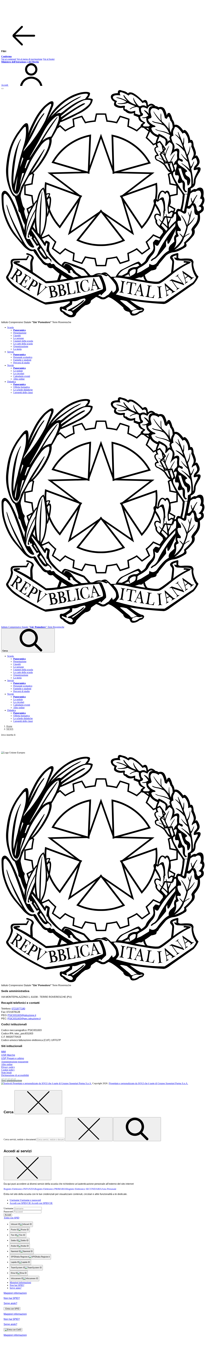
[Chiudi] (38, 1102)
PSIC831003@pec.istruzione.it (24, 1018)
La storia (17, 349)
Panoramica (19, 330)
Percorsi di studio (21, 362)
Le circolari (18, 373)
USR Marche (8, 1055)
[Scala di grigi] (8, 1078)
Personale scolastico (22, 357)
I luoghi (17, 335)
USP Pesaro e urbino (12, 1058)
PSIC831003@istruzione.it (22, 1015)
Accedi (8, 1215)
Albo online (19, 379)
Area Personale (109, 1189)
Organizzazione (20, 346)
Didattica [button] (11, 381)
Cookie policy (8, 1070)
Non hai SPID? (17, 1285)
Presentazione (19, 333)
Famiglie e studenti (22, 360)
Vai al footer (49, 59)
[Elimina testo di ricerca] (89, 1129)
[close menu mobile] (23, 46)
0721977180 (18, 1008)
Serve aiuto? (15, 1288)
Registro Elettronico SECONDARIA (84, 1189)
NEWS (9, 729)
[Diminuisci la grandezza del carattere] (5, 1078)
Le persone (18, 338)
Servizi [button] (10, 352)
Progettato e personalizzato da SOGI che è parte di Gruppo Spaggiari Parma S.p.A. (148, 1083)
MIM (3, 1051)
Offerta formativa (21, 387)
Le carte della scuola (23, 343)
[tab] (25, 1200)
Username (8, 1208)
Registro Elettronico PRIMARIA (50, 1189)
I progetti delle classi (23, 392)
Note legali (6, 1072)
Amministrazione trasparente (14, 1061)
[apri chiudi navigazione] (2, 88)
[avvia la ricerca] (137, 1129)
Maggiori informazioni (20, 1282)
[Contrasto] (11, 1078)
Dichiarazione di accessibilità (15, 1075)
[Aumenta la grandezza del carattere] (2, 1078)
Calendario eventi (21, 376)
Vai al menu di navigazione (29, 59)
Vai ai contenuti (8, 59)
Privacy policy (8, 1067)
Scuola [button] (10, 327)
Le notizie (18, 370)
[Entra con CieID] (13, 1329)
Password (8, 1211)
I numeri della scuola (23, 341)
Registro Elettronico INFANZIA (19, 1189)
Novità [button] (10, 365)
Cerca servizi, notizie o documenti (20, 1139)
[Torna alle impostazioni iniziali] (14, 1078)
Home (9, 726)
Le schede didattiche (23, 389)
